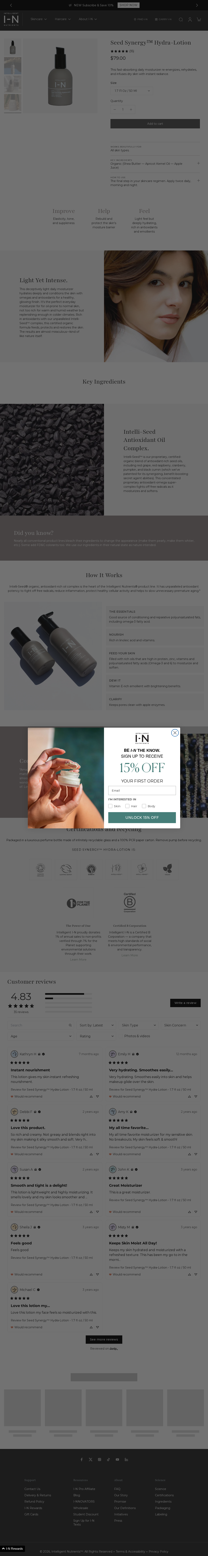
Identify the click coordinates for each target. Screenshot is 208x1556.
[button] (12, 1549)
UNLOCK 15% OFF (142, 817)
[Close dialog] (175, 732)
